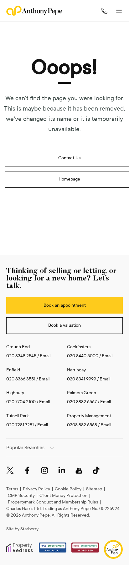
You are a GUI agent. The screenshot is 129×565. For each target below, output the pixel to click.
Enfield (13, 370)
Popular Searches (25, 447)
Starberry (29, 529)
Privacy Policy (36, 489)
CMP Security (21, 495)
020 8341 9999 (81, 379)
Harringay (76, 370)
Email (45, 356)
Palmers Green (81, 392)
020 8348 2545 (21, 356)
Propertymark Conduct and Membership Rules (53, 502)
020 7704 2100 (21, 401)
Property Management (89, 416)
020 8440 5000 (82, 356)
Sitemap (94, 489)
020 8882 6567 (82, 401)
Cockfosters (78, 346)
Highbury (15, 392)
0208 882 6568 (82, 425)
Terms (12, 489)
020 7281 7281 (20, 425)
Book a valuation (64, 325)
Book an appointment (65, 305)
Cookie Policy (68, 489)
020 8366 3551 (20, 379)
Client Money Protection (63, 495)
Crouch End (18, 346)
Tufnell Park (17, 416)
